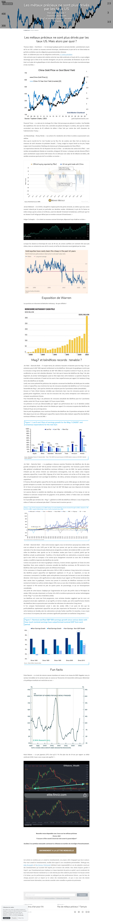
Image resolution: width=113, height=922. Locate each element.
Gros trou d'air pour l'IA (34, 906)
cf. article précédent (66, 54)
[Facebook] (75, 912)
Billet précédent (28, 904)
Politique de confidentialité (63, 898)
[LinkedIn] (82, 912)
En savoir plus (20, 915)
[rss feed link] (88, 912)
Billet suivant (60, 904)
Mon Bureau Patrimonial (43, 865)
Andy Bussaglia (28, 865)
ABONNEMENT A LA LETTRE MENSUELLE (56, 850)
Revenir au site (8, 3)
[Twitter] (79, 912)
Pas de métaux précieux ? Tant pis (72, 906)
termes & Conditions (50, 898)
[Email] (86, 912)
